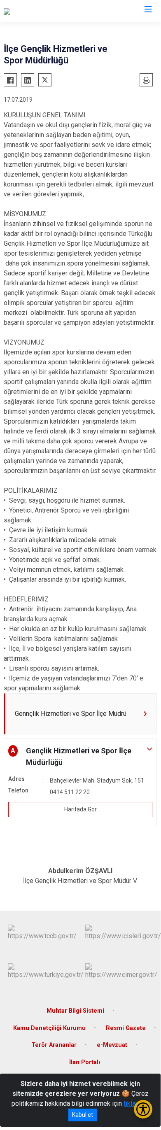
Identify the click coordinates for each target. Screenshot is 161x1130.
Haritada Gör (80, 809)
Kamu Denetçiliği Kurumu (49, 1028)
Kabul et (82, 1114)
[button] (80, 756)
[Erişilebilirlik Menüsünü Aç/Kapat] (143, 1109)
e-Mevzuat (112, 1044)
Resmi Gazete (126, 1028)
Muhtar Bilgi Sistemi (75, 1010)
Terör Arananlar (54, 1044)
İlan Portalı (84, 1062)
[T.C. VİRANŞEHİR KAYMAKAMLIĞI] (52, 11)
